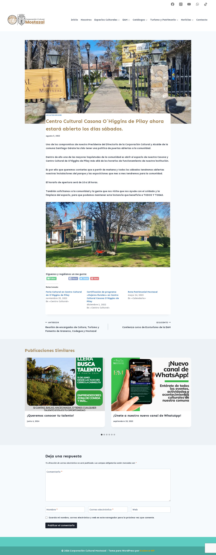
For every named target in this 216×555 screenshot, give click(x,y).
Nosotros (86, 19)
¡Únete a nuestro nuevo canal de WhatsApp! (147, 415)
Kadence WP (147, 550)
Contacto (201, 19)
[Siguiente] (186, 394)
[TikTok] (205, 4)
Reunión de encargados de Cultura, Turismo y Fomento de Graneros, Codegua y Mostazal (72, 327)
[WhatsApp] (197, 4)
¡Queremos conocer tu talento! (50, 415)
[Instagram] (181, 4)
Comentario (54, 471)
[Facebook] (172, 4)
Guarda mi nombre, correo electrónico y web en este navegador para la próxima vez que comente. (101, 517)
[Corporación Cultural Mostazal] (26, 19)
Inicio (74, 19)
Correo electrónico (101, 509)
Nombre (52, 509)
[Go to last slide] (29, 394)
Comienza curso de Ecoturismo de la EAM (146, 325)
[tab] (101, 434)
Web (135, 509)
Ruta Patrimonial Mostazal (142, 292)
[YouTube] (189, 4)
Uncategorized (54, 115)
